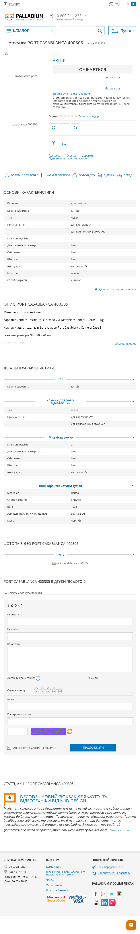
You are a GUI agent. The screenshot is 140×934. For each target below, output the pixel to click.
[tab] (70, 379)
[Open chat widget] (131, 925)
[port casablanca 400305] (24, 100)
